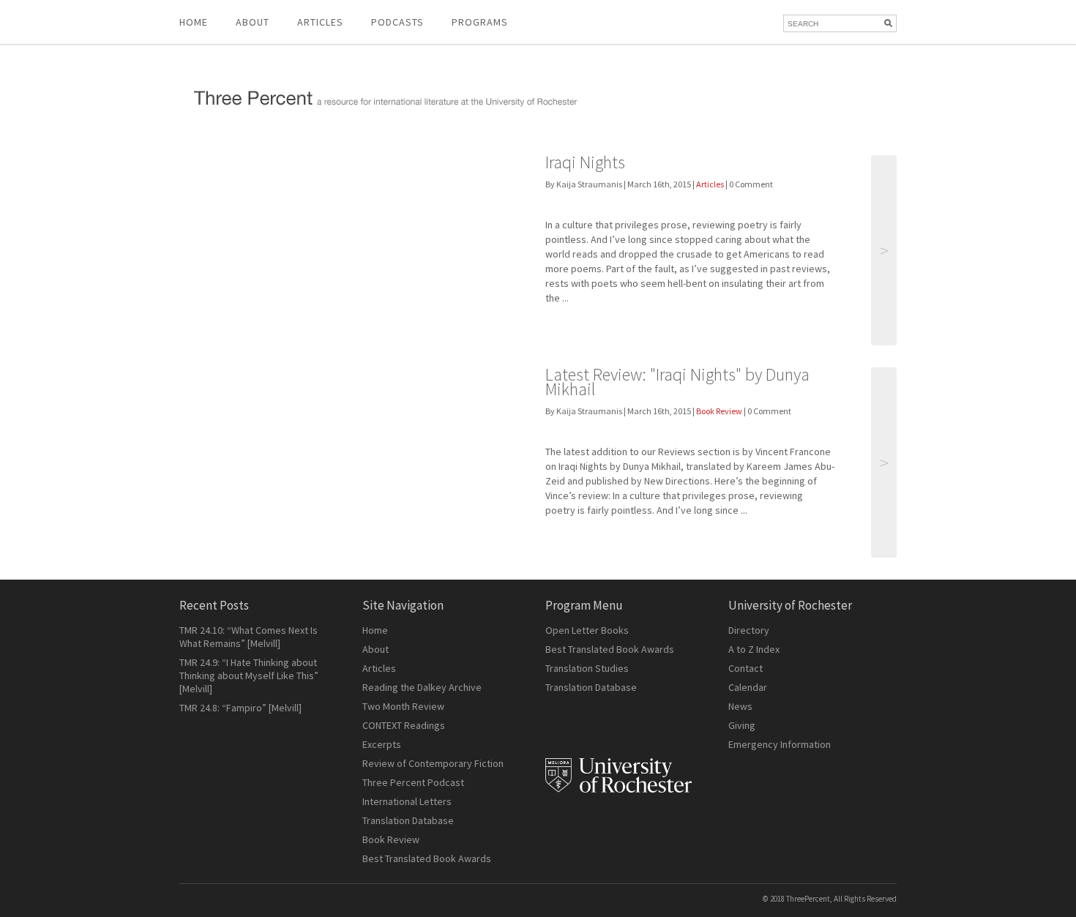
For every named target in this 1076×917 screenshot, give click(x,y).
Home (193, 22)
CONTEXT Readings (403, 725)
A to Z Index (754, 649)
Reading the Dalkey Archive (422, 687)
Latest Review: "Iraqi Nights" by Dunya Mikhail (677, 381)
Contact (745, 668)
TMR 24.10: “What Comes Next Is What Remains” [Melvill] (248, 637)
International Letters (407, 801)
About (252, 22)
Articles (710, 184)
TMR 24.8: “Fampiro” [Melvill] (240, 707)
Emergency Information (779, 744)
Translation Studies (587, 668)
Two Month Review (403, 706)
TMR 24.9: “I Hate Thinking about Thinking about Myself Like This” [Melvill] (248, 675)
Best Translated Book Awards (426, 858)
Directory (748, 630)
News (740, 706)
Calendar (747, 687)
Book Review (719, 410)
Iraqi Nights (585, 162)
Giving (741, 725)
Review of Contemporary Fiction (433, 763)
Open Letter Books (587, 630)
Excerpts (381, 744)
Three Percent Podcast (413, 782)
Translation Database (408, 820)
